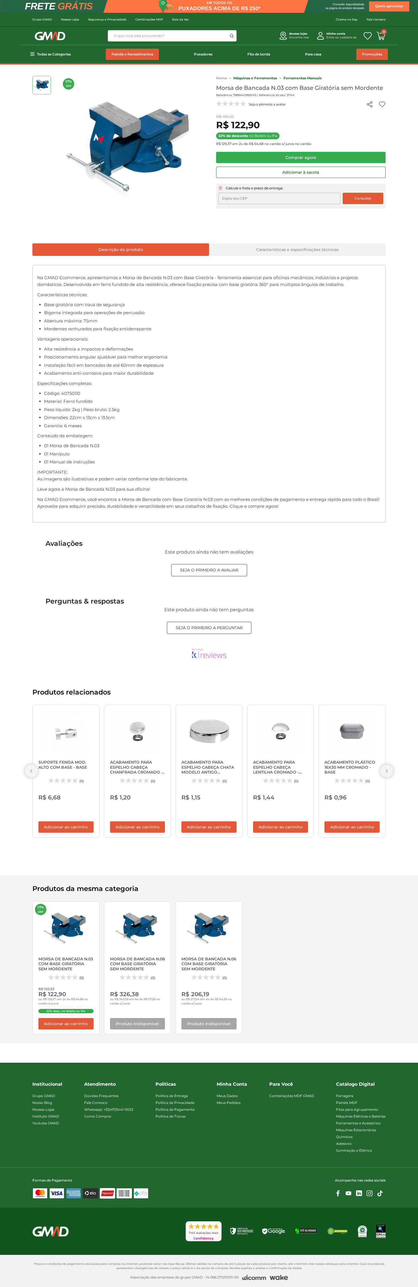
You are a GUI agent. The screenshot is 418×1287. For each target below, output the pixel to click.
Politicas (166, 1084)
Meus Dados (227, 1096)
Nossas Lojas (70, 19)
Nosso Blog (42, 1103)
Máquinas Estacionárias (356, 1130)
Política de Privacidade (175, 1103)
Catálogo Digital (355, 1084)
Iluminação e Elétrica (354, 1150)
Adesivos (343, 1143)
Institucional (47, 1084)
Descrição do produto (120, 249)
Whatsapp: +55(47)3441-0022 (108, 1109)
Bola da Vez (180, 19)
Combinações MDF (149, 19)
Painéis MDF (346, 1103)
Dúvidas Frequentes (101, 1096)
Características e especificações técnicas (297, 249)
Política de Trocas (171, 1116)
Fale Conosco (376, 19)
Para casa (313, 54)
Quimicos (344, 1137)
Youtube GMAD (45, 1123)
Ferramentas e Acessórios (358, 1123)
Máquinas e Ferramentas (255, 78)
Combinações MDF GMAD (291, 1096)
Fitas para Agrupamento (357, 1109)
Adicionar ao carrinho (66, 827)
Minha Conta (232, 1084)
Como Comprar (97, 1116)
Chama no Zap (346, 19)
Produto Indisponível (137, 1023)
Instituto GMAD (45, 1116)
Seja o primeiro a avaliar (209, 570)
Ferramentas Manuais (303, 78)
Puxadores (203, 54)
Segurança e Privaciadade (107, 19)
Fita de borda (258, 54)
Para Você (281, 1084)
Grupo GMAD (42, 19)
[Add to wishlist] (382, 104)
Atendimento (100, 1084)
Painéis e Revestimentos (132, 54)
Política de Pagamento (175, 1109)
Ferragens (344, 1096)
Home (221, 78)
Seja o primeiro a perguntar (209, 627)
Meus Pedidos (229, 1103)
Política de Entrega (172, 1096)
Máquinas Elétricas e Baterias (361, 1116)
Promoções (372, 54)
